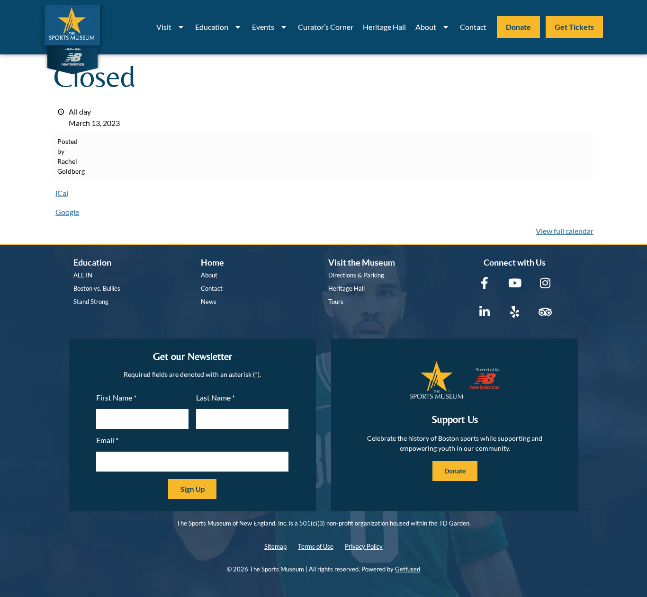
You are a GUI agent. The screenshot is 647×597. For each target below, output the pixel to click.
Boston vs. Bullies (96, 288)
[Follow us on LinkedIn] (484, 312)
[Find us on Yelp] (514, 312)
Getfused (407, 569)
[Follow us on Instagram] (545, 283)
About (425, 26)
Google (67, 211)
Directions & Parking (356, 275)
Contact (473, 26)
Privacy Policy (364, 546)
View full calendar (564, 230)
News (208, 301)
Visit (163, 26)
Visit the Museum (361, 262)
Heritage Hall (384, 26)
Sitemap (275, 546)
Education (211, 26)
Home (212, 262)
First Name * (116, 397)
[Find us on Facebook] (484, 283)
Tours (335, 301)
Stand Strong (90, 301)
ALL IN (82, 275)
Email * (107, 440)
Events (263, 26)
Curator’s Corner (325, 26)
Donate (518, 26)
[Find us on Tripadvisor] (545, 312)
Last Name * (215, 397)
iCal (61, 192)
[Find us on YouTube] (514, 283)
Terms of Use (315, 546)
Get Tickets (574, 26)
